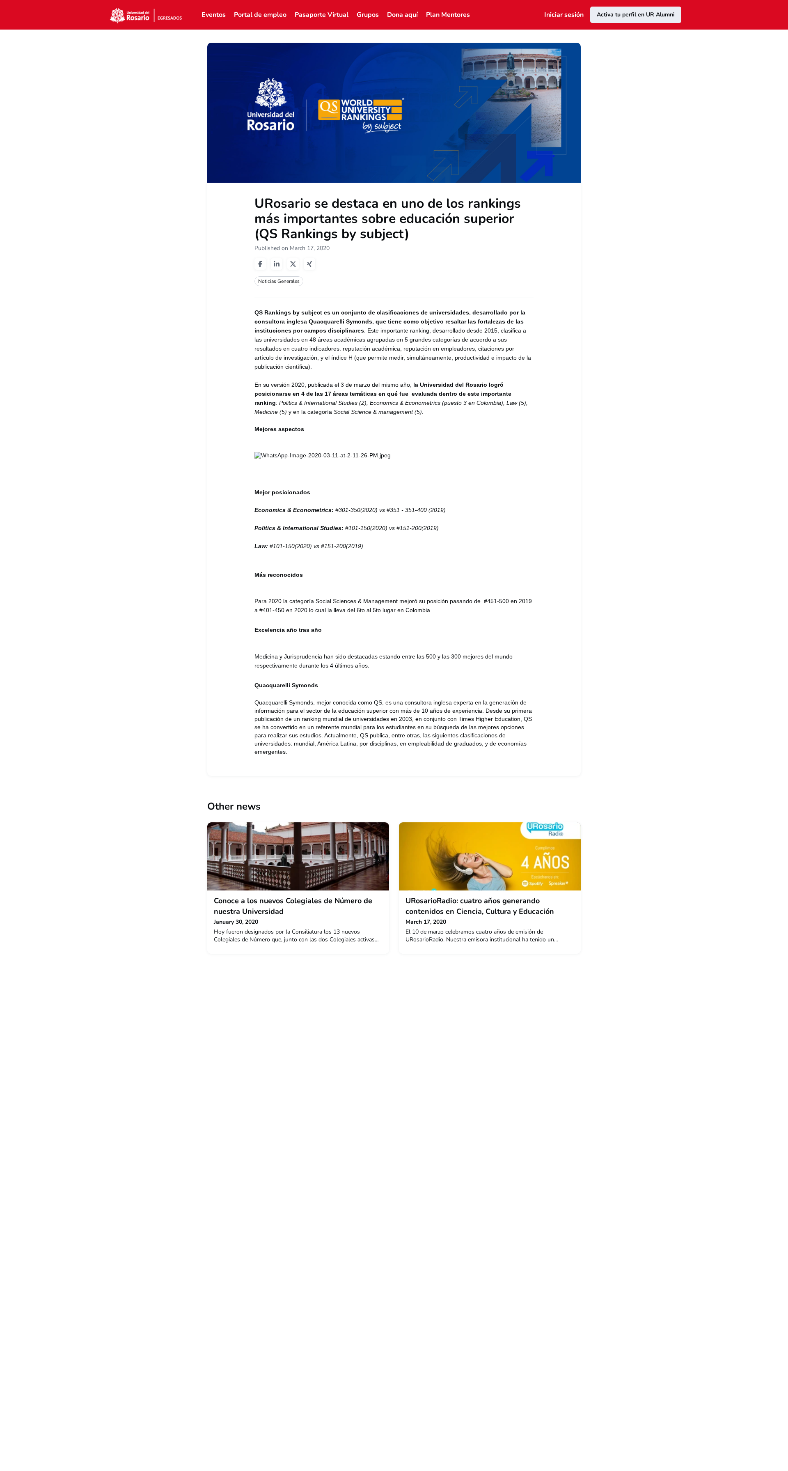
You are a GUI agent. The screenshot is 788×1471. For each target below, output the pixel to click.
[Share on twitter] (293, 264)
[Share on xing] (309, 264)
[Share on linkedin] (276, 264)
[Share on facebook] (260, 264)
